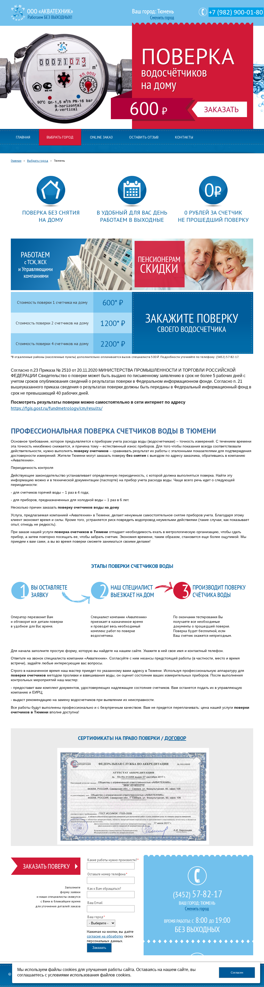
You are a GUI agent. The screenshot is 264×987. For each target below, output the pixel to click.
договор (175, 738)
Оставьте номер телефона (106, 874)
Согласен (237, 972)
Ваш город (95, 917)
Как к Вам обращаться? (104, 888)
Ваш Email (95, 903)
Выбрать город (37, 160)
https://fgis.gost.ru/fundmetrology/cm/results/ (56, 408)
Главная (16, 160)
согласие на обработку (105, 936)
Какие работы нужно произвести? (112, 860)
